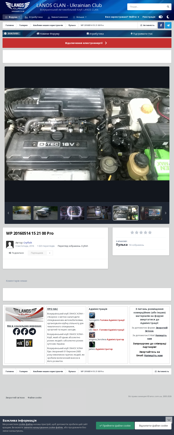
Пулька (122, 245)
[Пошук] (168, 6)
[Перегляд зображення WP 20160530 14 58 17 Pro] (99, 213)
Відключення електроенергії (84, 43)
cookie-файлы (26, 424)
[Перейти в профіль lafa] (92, 325)
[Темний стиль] (167, 17)
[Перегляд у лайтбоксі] (87, 134)
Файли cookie (35, 397)
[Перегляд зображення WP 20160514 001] (152, 213)
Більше (80, 17)
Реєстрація (149, 16)
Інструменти (155, 196)
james (92, 349)
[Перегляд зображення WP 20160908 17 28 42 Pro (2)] (22, 213)
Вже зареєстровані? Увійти (121, 16)
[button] (8, 213)
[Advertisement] (87, 56)
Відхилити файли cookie (153, 425)
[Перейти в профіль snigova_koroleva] (92, 335)
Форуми (13, 17)
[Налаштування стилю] (160, 17)
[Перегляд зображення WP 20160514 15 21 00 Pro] (126, 213)
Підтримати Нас (125, 33)
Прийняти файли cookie (116, 425)
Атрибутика (36, 17)
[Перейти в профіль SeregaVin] (92, 315)
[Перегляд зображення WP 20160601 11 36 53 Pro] (72, 213)
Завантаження (59, 17)
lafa (90, 329)
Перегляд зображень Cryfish (73, 246)
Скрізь (157, 6)
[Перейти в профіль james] (92, 344)
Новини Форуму (32, 33)
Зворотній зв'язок (15, 397)
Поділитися (17, 253)
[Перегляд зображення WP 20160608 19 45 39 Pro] (45, 213)
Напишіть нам (153, 355)
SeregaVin (94, 320)
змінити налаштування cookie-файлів (43, 427)
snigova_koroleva (97, 339)
